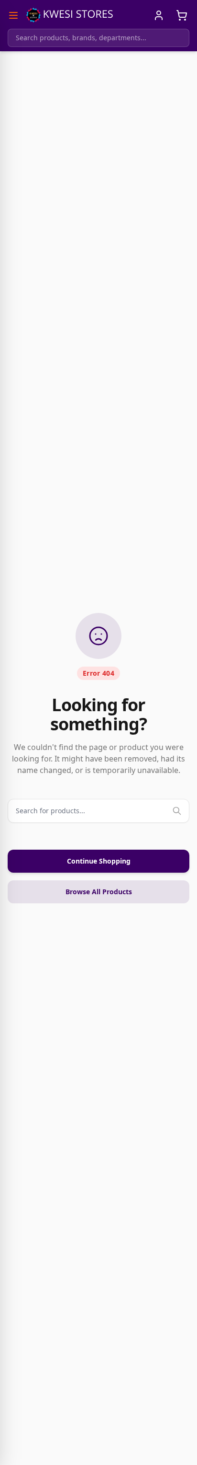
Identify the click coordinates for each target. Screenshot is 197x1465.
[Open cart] (181, 15)
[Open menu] (13, 15)
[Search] (177, 810)
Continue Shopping (99, 860)
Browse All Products (99, 891)
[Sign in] (158, 15)
